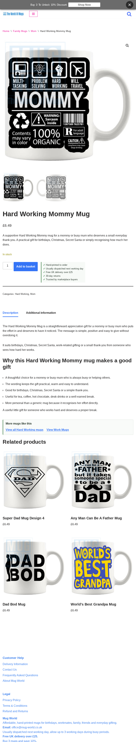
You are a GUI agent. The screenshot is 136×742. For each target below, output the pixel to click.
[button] (127, 45)
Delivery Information (15, 664)
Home (6, 31)
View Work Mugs (58, 429)
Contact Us (10, 669)
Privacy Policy (12, 700)
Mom (33, 31)
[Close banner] (129, 5)
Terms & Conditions (15, 705)
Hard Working (22, 294)
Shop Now (84, 4)
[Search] (129, 14)
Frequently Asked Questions (20, 675)
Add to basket (25, 266)
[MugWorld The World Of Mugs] (13, 14)
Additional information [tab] (41, 312)
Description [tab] (10, 312)
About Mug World (13, 680)
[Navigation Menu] (33, 14)
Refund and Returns (15, 711)
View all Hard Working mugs (24, 429)
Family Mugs (20, 31)
